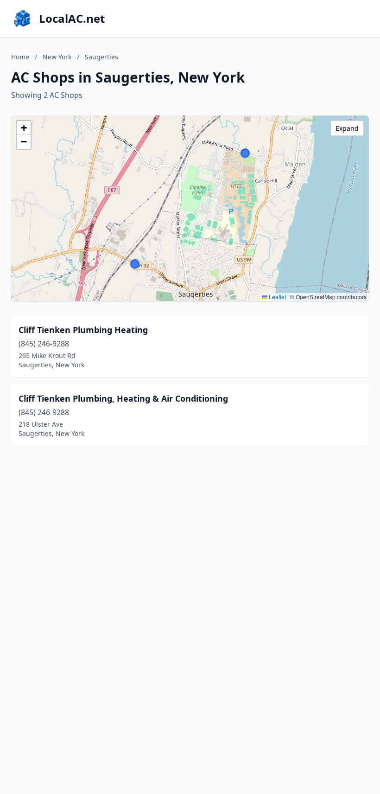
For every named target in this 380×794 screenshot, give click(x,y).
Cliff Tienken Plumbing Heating (83, 329)
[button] (245, 153)
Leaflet (276, 297)
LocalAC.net (72, 18)
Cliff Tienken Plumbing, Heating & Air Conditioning (123, 398)
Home (20, 56)
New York (57, 56)
